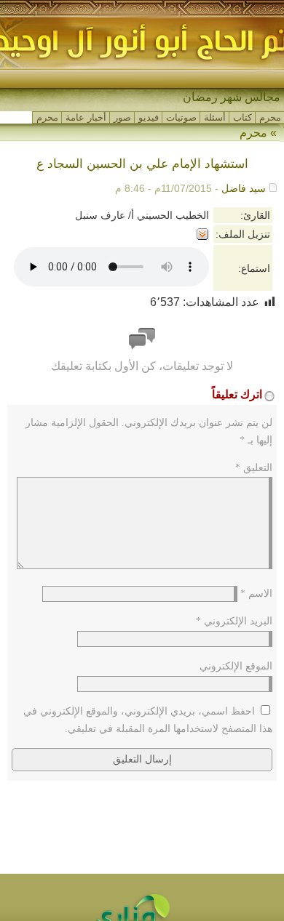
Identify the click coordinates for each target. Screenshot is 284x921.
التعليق (253, 467)
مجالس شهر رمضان (231, 97)
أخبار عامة (86, 117)
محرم (270, 117)
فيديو (148, 117)
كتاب (242, 117)
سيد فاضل (243, 188)
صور (122, 117)
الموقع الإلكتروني (236, 666)
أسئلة (215, 117)
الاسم (256, 593)
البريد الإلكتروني (234, 621)
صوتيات (181, 117)
